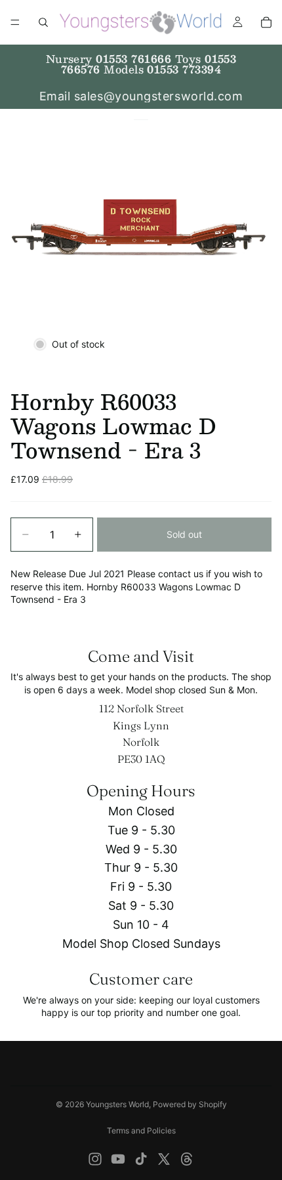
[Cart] (266, 22)
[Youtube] (118, 1159)
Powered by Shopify (190, 1104)
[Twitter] (164, 1159)
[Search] (43, 22)
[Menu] (15, 22)
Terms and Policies (141, 1130)
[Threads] (187, 1159)
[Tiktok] (141, 1159)
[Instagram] (95, 1159)
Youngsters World (117, 1104)
